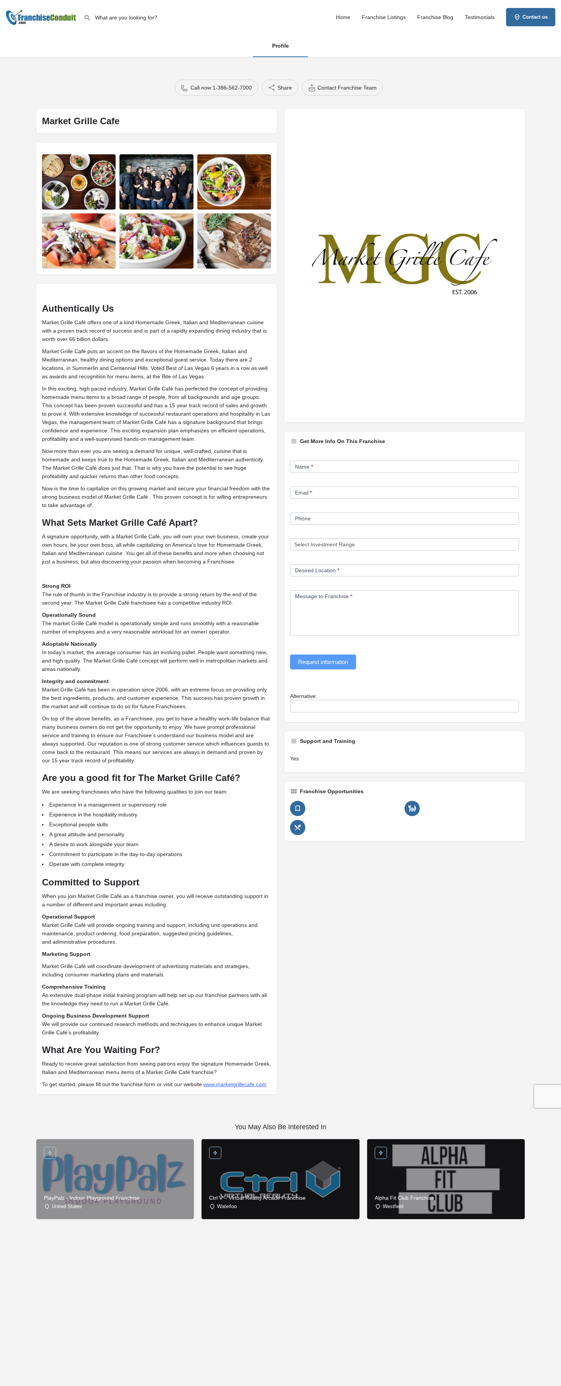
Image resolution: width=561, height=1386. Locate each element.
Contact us (535, 17)
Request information (323, 662)
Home (343, 17)
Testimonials (480, 17)
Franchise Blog (435, 17)
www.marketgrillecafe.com (234, 1084)
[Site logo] (42, 16)
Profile (280, 46)
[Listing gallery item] (79, 182)
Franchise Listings (384, 17)
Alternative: (303, 696)
